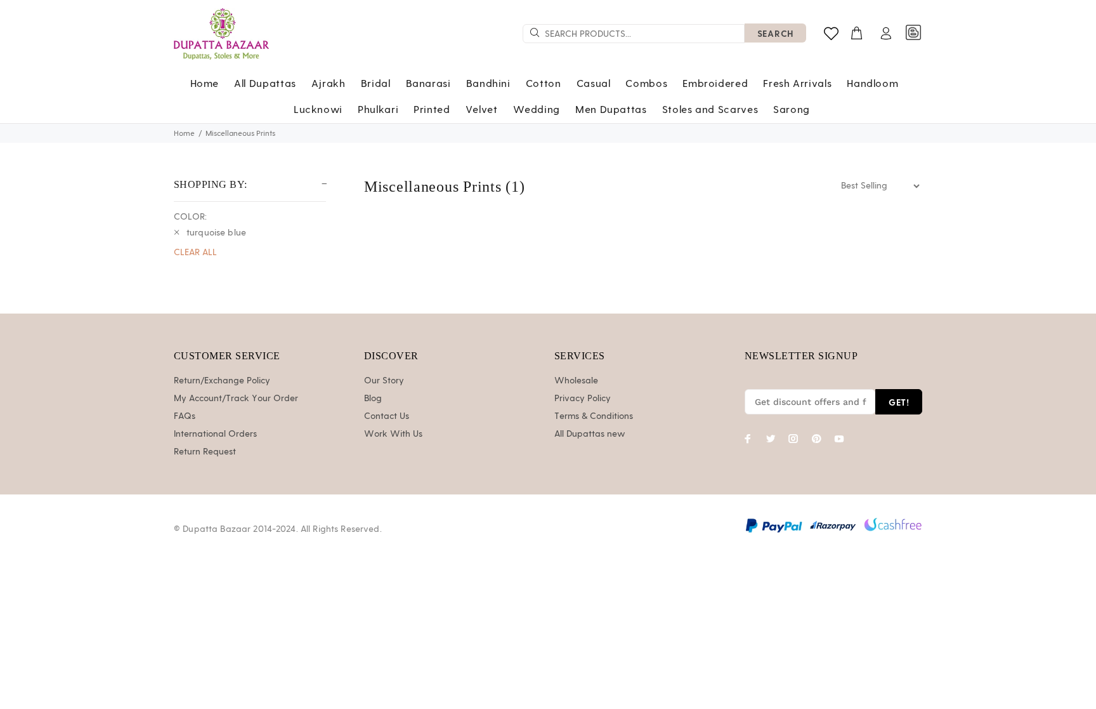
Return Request (205, 451)
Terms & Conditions (593, 416)
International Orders (215, 434)
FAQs (184, 416)
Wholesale (576, 380)
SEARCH (775, 33)
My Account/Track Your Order (236, 398)
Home (184, 133)
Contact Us (386, 416)
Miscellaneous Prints (240, 133)
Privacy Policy (582, 398)
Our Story (384, 380)
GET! (899, 402)
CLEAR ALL (195, 252)
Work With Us (393, 434)
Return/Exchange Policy (222, 380)
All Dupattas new (589, 434)
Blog (373, 398)
